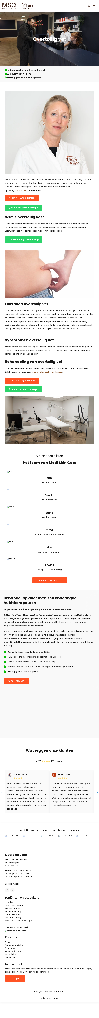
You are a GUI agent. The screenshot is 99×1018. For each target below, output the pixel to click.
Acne (7, 942)
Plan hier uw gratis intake (23, 197)
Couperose (10, 948)
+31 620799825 (23, 873)
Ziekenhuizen (11, 954)
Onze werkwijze (12, 914)
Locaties (9, 902)
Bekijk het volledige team (51, 580)
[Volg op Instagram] (12, 890)
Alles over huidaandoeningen (18, 920)
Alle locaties (10, 957)
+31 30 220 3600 (27, 870)
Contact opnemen (14, 905)
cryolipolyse (20, 190)
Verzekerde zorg (13, 911)
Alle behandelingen (14, 917)
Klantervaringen (12, 908)
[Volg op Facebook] (7, 890)
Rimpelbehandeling (14, 945)
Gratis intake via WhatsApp (24, 207)
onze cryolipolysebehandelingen (47, 372)
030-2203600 (17, 681)
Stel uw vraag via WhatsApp (25, 239)
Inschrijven (15, 978)
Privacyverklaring (49, 998)
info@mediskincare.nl (21, 876)
